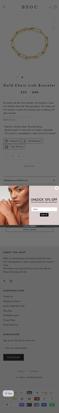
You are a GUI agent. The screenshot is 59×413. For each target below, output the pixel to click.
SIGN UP (44, 214)
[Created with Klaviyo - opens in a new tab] (29, 226)
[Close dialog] (56, 188)
